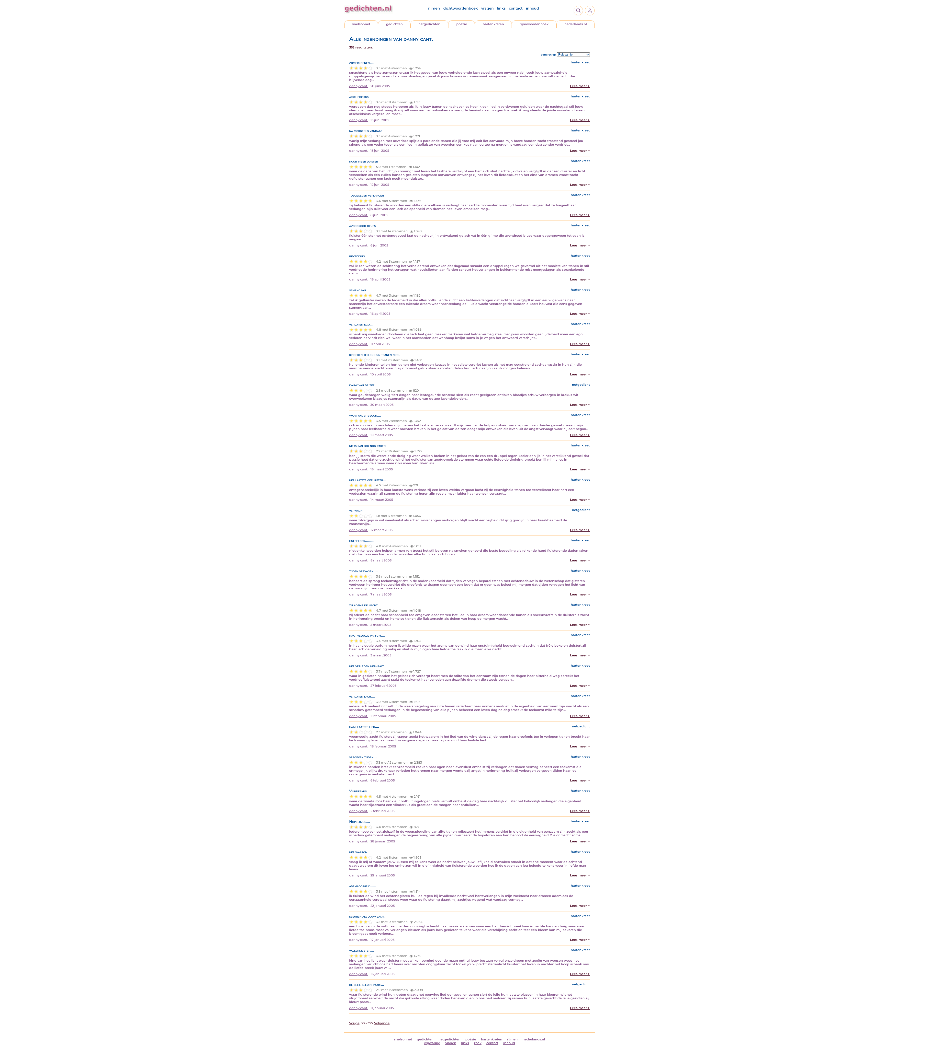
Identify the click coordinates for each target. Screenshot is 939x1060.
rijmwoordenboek (534, 24)
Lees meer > (580, 86)
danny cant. (358, 86)
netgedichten (429, 24)
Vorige (354, 1023)
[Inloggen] (590, 10)
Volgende (382, 1023)
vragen (487, 8)
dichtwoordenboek (460, 8)
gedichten (394, 24)
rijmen (434, 8)
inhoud (532, 8)
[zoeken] (578, 10)
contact (516, 8)
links (501, 8)
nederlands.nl (575, 24)
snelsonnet (361, 24)
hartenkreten (493, 24)
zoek (477, 1043)
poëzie (461, 24)
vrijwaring (432, 1043)
